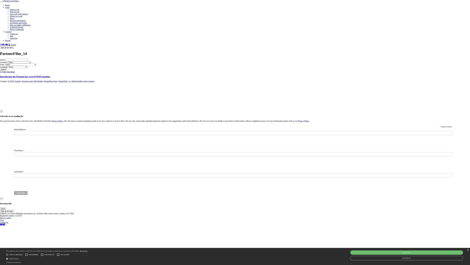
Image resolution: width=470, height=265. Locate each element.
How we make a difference (20, 25)
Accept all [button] (407, 252)
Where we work (16, 16)
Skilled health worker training (82, 81)
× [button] (468, 250)
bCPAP (11, 81)
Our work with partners (19, 14)
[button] (47, 259)
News (12, 18)
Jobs (11, 36)
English (18, 81)
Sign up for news (7, 47)
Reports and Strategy (18, 21)
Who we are (14, 12)
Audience (3, 62)
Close (3, 209)
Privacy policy (5, 218)
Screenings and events (18, 23)
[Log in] (9, 45)
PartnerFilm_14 (64, 81)
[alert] (235, 256)
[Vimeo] (4, 225)
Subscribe (13, 38)
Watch (7, 5)
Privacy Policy (57, 121)
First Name (19, 150)
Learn (7, 7)
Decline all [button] (406, 258)
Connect (8, 32)
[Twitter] (1, 45)
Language (4, 67)
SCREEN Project (16, 27)
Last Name (19, 172)
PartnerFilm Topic (51, 81)
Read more (84, 251)
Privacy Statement (17, 29)
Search (2, 60)
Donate (8, 41)
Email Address (20, 129)
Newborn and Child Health (32, 81)
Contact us (14, 34)
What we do (14, 10)
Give (2, 220)
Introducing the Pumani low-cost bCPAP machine (25, 76)
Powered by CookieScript (13, 262)
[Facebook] (3, 45)
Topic (2, 65)
